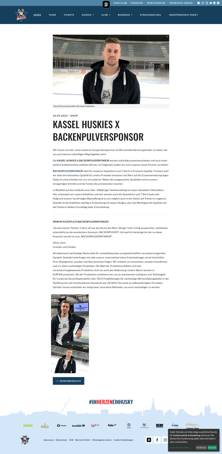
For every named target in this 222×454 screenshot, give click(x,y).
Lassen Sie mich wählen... (180, 447)
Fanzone (137, 3)
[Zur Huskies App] (106, 3)
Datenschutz (61, 440)
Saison (86, 14)
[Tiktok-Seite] (218, 2)
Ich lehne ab (201, 447)
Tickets (69, 14)
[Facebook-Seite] (198, 2)
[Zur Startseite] (21, 15)
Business (124, 14)
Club (104, 14)
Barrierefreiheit (82, 440)
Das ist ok (212, 447)
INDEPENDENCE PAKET (183, 14)
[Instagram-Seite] (202, 2)
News (37, 14)
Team (52, 14)
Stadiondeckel (150, 14)
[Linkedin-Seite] (214, 2)
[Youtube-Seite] (211, 2)
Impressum (49, 440)
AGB (71, 440)
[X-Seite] (207, 2)
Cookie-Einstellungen (123, 440)
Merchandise (156, 3)
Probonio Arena (181, 3)
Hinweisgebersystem (102, 440)
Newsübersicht (70, 381)
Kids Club (120, 3)
